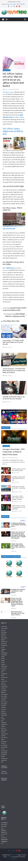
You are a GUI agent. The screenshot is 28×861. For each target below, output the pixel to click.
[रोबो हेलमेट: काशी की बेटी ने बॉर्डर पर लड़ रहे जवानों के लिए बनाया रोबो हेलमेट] (14, 382)
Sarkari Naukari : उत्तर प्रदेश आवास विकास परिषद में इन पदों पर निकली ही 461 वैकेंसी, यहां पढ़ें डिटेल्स (14, 371)
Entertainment (6, 446)
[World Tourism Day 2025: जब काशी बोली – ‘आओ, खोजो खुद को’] (6, 489)
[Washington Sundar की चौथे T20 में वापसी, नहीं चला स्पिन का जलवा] (6, 479)
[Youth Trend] (3, 19)
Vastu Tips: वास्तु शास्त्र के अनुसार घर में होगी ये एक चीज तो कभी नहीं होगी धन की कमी (14, 309)
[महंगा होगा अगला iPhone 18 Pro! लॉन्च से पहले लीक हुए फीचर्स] (6, 470)
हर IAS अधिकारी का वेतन (8, 268)
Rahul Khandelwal (15, 89)
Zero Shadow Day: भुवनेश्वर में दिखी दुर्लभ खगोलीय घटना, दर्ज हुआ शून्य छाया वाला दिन (14, 315)
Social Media (4, 822)
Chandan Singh (14, 457)
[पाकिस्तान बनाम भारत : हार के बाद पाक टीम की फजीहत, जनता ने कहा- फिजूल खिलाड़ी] (6, 508)
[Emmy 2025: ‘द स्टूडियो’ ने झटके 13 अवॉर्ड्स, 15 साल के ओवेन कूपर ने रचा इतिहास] (6, 498)
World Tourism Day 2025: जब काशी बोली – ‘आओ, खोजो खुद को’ (18, 488)
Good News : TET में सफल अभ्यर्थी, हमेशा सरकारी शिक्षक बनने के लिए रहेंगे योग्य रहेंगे (13, 342)
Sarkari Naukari (6, 70)
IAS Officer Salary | (8, 92)
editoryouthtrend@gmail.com (4, 841)
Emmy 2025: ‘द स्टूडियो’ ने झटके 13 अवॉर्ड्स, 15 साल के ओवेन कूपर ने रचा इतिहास (18, 497)
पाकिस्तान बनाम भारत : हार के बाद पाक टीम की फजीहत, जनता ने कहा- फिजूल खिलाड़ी (18, 507)
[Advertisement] (14, 36)
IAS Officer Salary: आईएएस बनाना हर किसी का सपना (13, 131)
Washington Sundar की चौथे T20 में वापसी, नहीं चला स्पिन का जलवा (18, 478)
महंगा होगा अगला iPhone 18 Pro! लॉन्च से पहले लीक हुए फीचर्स (19, 469)
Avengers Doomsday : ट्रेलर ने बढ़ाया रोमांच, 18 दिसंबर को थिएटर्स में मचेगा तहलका (15, 4)
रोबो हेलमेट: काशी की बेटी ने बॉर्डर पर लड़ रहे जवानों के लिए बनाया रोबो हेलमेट (13, 398)
